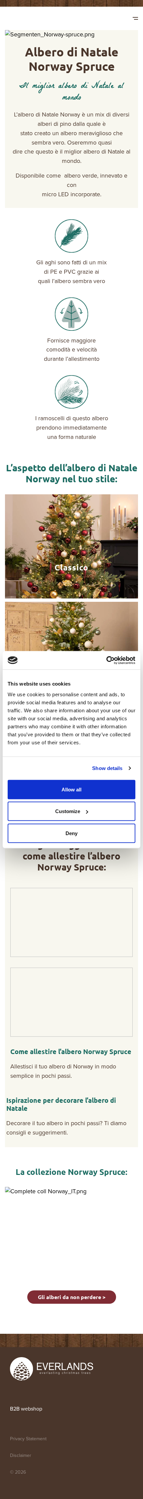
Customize (67, 811)
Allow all (71, 789)
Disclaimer (20, 1455)
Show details (107, 768)
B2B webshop (26, 1409)
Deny (71, 833)
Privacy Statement (28, 1438)
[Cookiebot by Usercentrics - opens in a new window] (106, 660)
